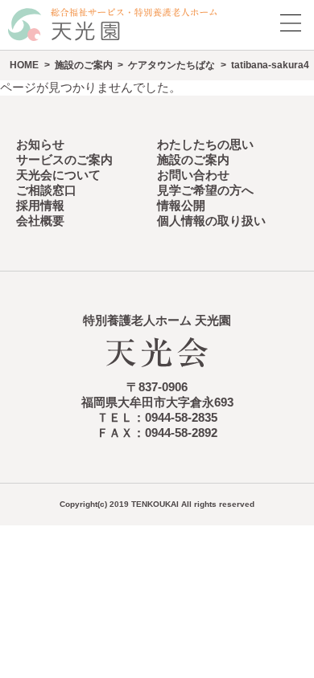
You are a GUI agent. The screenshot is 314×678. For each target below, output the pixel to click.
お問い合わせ (193, 175)
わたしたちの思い (205, 144)
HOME (24, 65)
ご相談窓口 (46, 190)
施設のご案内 (84, 65)
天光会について (58, 175)
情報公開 (181, 205)
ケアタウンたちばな (171, 65)
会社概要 (40, 220)
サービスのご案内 (64, 159)
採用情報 (40, 205)
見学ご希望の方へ (205, 190)
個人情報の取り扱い (211, 220)
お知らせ (40, 144)
